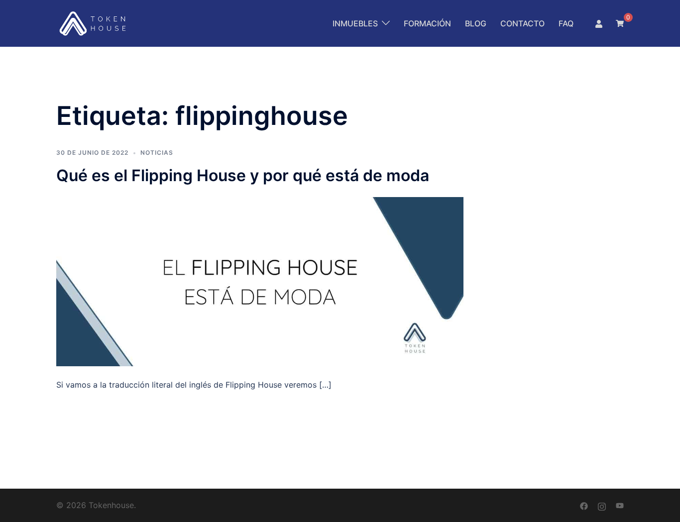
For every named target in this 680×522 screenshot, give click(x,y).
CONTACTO (522, 23)
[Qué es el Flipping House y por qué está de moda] (259, 281)
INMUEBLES (355, 23)
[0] (620, 23)
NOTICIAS (156, 152)
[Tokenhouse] (94, 22)
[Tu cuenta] (599, 23)
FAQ (566, 23)
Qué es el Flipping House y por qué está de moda (242, 175)
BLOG (475, 23)
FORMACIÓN (427, 23)
